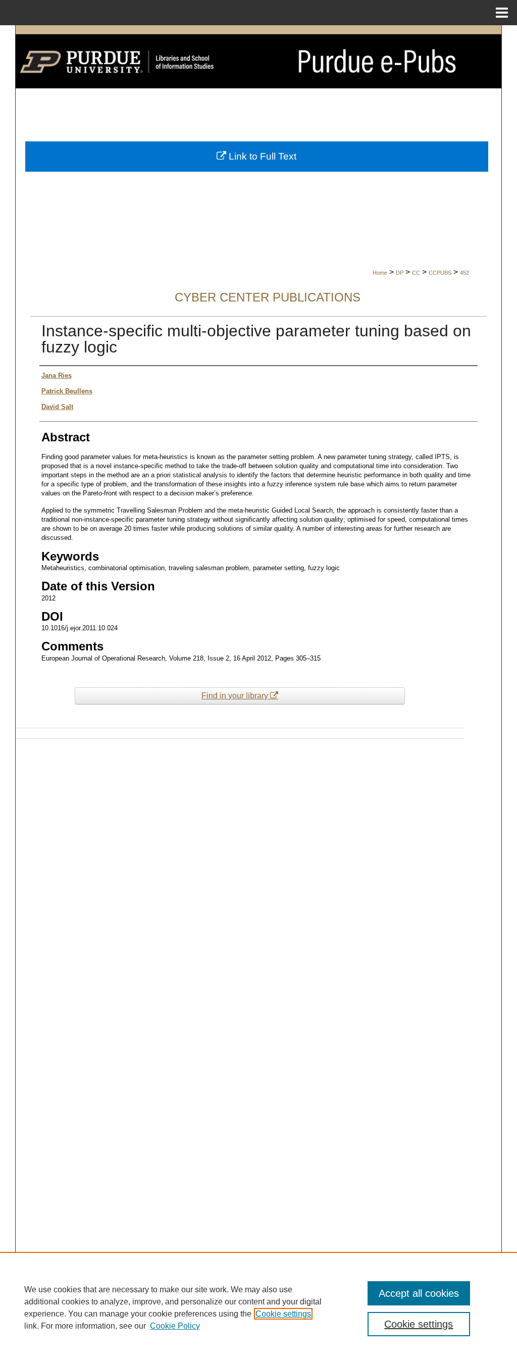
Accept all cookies (419, 1293)
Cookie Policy (175, 1326)
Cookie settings (283, 1313)
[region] (258, 1307)
